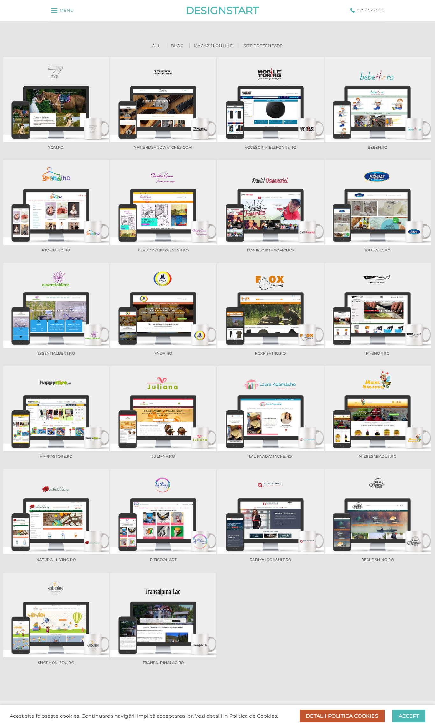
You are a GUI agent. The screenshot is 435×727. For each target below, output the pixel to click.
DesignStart (217, 10)
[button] (62, 10)
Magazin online (213, 45)
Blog (177, 45)
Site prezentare (263, 45)
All (156, 45)
